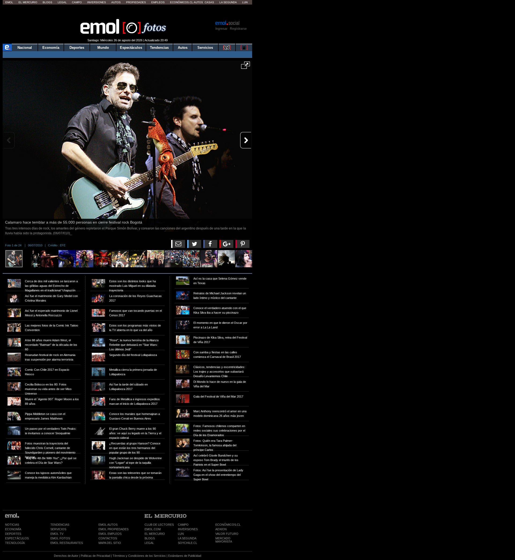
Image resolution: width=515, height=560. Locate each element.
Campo (77, 2)
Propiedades (136, 2)
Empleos (158, 2)
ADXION (221, 529)
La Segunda (228, 2)
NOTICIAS (12, 524)
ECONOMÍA (13, 529)
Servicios (205, 48)
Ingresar (221, 29)
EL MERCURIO (155, 533)
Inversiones (96, 2)
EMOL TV (56, 533)
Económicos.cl (181, 2)
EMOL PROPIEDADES (113, 529)
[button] (245, 67)
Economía (50, 48)
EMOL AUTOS (107, 524)
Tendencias (159, 48)
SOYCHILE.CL (187, 542)
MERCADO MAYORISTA (223, 540)
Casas (209, 2)
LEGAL (149, 542)
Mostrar (127, 12)
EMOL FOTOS (60, 538)
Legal (62, 2)
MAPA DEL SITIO (109, 542)
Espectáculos (131, 48)
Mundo (103, 48)
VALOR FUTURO (226, 533)
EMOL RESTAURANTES (66, 542)
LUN (181, 533)
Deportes (76, 48)
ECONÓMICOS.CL (228, 524)
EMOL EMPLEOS (110, 533)
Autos (116, 2)
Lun (245, 2)
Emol (9, 2)
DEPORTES (13, 533)
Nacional (24, 48)
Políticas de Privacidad (95, 555)
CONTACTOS (107, 538)
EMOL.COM (153, 529)
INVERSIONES (188, 529)
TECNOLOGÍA (15, 542)
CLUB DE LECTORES (159, 524)
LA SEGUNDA (187, 538)
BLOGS (150, 538)
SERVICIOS (58, 529)
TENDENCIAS (59, 524)
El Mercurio (28, 2)
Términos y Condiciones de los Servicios (139, 555)
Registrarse (238, 29)
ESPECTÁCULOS (17, 538)
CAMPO (183, 524)
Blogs (47, 2)
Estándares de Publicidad (184, 555)
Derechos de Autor (66, 555)
